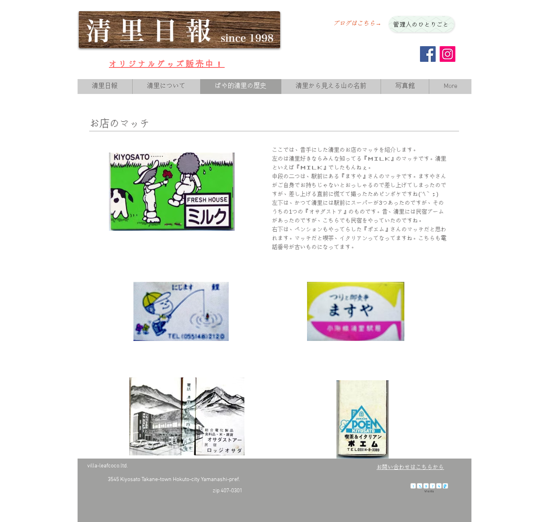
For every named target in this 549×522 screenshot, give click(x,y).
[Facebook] (428, 54)
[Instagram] (447, 54)
